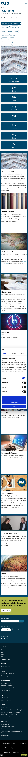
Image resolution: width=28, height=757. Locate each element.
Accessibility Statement (19, 752)
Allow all (14, 398)
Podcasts (12, 35)
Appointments (5, 695)
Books (16, 31)
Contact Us (23, 743)
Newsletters (5, 35)
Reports (14, 40)
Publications (4, 647)
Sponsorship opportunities (8, 688)
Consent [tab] (5, 353)
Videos (3, 657)
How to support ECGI (6, 683)
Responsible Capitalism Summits (9, 714)
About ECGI (4, 721)
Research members (6, 700)
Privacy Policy (9, 748)
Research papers (5, 666)
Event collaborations (6, 716)
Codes (2, 650)
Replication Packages (7, 44)
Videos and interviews (7, 31)
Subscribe (5, 610)
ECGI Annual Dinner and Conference (10, 712)
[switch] (24, 383)
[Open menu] (26, 3)
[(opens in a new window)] (1, 638)
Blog (2, 652)
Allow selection (14, 402)
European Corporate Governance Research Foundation (12, 732)
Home (2, 7)
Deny (14, 406)
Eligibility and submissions (8, 673)
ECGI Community (5, 690)
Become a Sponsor (17, 630)
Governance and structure (8, 726)
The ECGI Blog (15, 27)
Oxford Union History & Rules (9, 743)
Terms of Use (19, 748)
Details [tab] (14, 353)
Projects (3, 671)
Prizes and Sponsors (6, 676)
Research (3, 663)
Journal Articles (6, 40)
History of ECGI (5, 724)
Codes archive (5, 27)
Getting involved (5, 680)
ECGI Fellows (4, 697)
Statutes (3, 729)
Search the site (5, 618)
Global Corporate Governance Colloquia (11, 710)
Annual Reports (5, 735)
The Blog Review (5, 659)
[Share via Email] (7, 638)
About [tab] (23, 353)
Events (3, 704)
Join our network (6, 630)
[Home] (5, 3)
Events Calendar (5, 707)
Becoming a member (6, 685)
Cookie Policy (6, 752)
